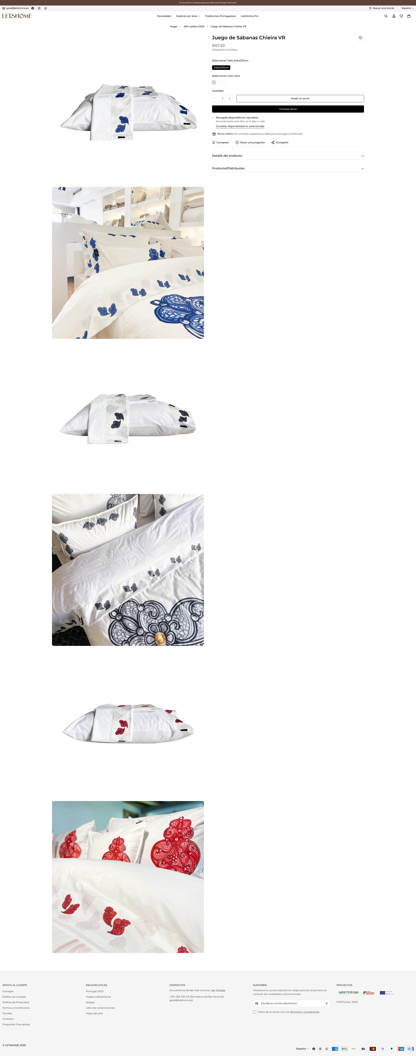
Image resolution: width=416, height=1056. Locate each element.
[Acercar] (198, 40)
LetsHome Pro (250, 16)
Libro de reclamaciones (100, 1007)
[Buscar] (386, 16)
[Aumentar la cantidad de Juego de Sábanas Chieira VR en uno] (229, 98)
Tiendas (7, 1013)
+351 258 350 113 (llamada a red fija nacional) (196, 996)
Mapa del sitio (94, 1013)
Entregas (7, 991)
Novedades (164, 16)
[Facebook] (32, 8)
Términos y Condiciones (304, 1011)
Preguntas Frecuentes (16, 1024)
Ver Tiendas (218, 990)
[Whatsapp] (45, 8)
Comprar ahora (288, 109)
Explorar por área (186, 16)
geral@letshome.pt (181, 1000)
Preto (219, 82)
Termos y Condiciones (16, 1007)
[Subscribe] (326, 1003)
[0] (409, 16)
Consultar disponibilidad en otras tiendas (240, 126)
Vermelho (224, 82)
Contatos (8, 1018)
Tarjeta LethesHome (98, 996)
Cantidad (217, 90)
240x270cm (222, 68)
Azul (214, 82)
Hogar (173, 26)
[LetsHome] (17, 16)
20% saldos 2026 (194, 26)
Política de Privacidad (15, 1002)
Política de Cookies (14, 996)
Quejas (90, 1002)
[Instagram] (39, 8)
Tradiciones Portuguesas (220, 16)
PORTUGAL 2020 (347, 1002)
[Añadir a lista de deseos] (360, 38)
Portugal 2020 (95, 991)
